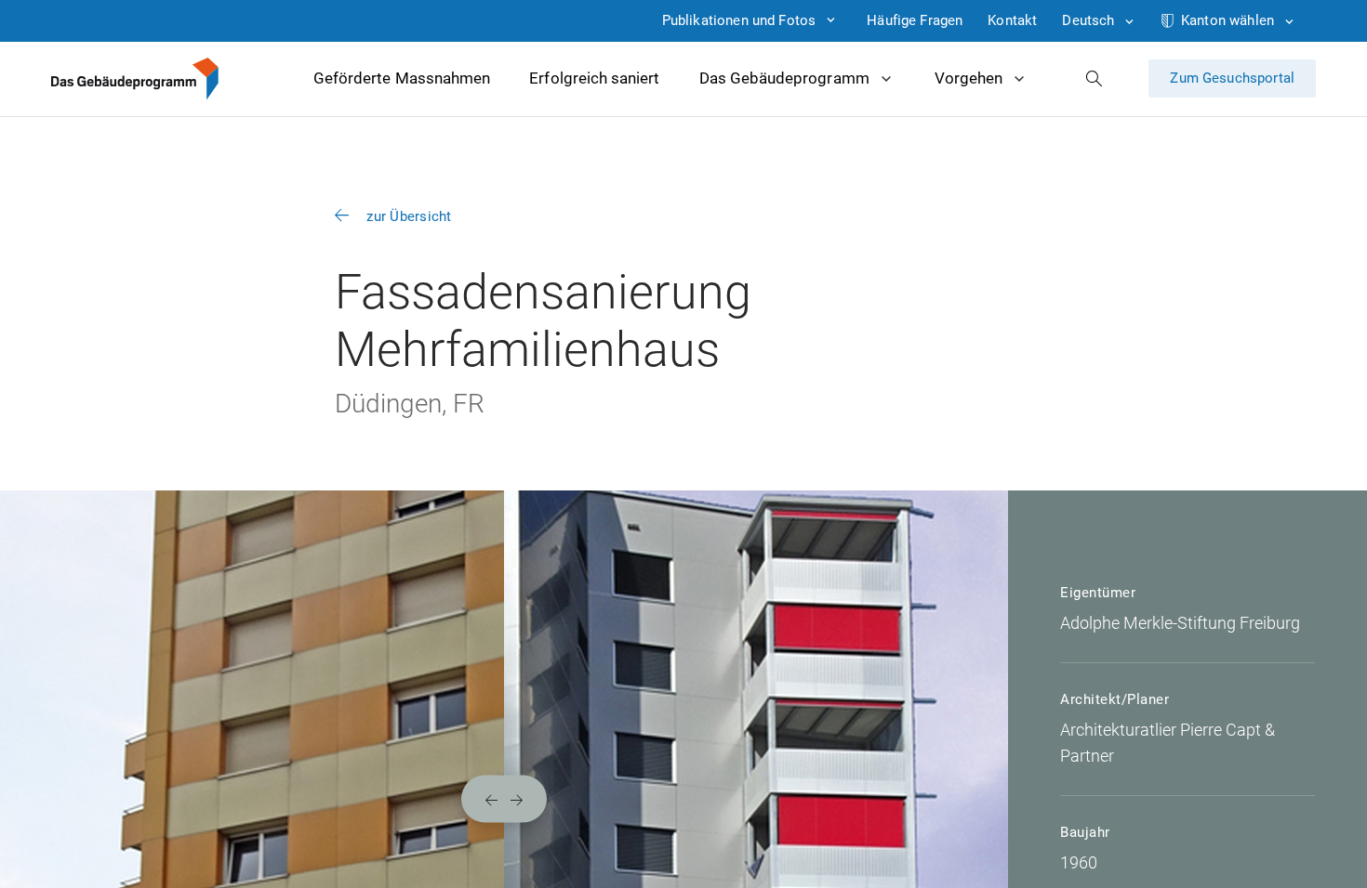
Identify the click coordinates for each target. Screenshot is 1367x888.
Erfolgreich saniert (594, 78)
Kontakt (1012, 20)
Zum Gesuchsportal (1232, 78)
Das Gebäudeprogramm (784, 78)
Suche (1094, 78)
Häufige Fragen (914, 20)
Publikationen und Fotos (739, 20)
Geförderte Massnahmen (401, 78)
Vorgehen (968, 78)
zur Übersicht (408, 216)
